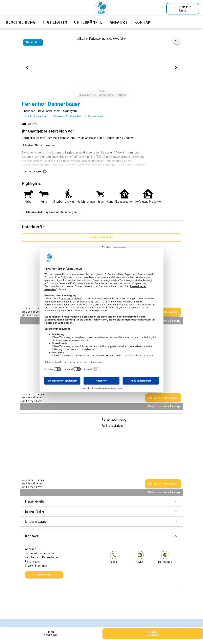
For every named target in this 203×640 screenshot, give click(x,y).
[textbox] (85, 152)
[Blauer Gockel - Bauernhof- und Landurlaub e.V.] (101, 8)
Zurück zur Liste (183, 8)
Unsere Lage (35, 521)
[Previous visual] (27, 67)
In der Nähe (34, 511)
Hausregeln (34, 501)
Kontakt (31, 536)
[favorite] (177, 41)
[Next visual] (176, 67)
